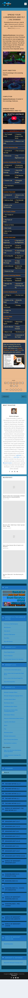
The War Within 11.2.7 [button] (13, 784)
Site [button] (6, 587)
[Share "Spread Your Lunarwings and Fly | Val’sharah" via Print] (16, 385)
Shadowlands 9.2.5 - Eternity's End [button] (12, 875)
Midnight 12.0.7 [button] (10, 647)
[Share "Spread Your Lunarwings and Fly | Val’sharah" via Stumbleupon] (11, 385)
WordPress (14, 975)
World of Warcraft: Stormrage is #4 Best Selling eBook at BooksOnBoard (14, 496)
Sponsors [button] (9, 768)
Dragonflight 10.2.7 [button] (12, 821)
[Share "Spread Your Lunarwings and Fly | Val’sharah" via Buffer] (22, 383)
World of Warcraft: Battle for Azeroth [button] (13, 918)
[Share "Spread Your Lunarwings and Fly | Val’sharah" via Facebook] (5, 383)
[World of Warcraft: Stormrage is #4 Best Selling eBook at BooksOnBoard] (14, 487)
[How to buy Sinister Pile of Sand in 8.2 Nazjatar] (14, 536)
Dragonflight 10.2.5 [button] (12, 826)
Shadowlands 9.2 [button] (11, 881)
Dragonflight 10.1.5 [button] (12, 841)
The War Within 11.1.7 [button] (13, 793)
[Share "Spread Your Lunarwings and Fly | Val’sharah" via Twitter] (8, 383)
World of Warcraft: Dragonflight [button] (13, 861)
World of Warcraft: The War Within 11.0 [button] (14, 809)
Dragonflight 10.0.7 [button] (12, 851)
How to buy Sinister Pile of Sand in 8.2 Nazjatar (13, 546)
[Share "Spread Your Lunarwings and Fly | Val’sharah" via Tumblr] (14, 383)
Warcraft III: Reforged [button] (14, 957)
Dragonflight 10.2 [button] (12, 831)
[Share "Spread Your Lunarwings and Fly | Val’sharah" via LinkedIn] (19, 383)
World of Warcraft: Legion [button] (13, 925)
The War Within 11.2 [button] (12, 788)
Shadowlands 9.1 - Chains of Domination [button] (14, 889)
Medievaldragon (14, 22)
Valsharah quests (13, 24)
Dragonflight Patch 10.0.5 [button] (15, 856)
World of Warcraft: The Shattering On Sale (13, 575)
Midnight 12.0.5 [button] (10, 665)
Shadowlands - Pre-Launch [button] (12, 904)
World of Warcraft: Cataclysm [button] (13, 938)
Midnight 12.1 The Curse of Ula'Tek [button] (15, 618)
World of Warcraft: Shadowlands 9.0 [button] (13, 898)
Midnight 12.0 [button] (10, 687)
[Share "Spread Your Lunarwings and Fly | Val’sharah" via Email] (14, 385)
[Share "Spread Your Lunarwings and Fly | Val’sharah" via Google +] (11, 383)
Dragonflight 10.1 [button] (12, 846)
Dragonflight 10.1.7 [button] (12, 836)
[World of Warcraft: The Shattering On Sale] (14, 561)
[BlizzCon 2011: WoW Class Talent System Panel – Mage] (14, 512)
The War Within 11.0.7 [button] (13, 803)
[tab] (14, 588)
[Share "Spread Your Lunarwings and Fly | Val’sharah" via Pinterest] (16, 383)
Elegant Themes (14, 974)
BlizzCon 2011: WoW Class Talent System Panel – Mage (14, 525)
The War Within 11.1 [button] (12, 798)
